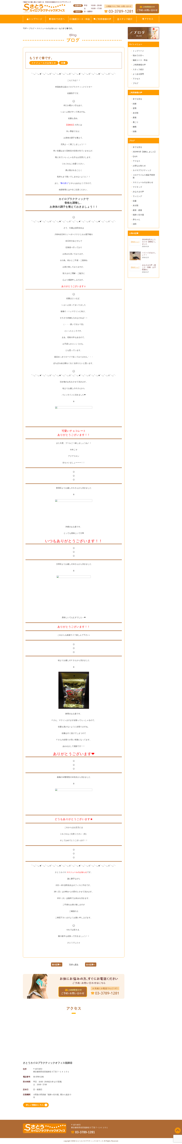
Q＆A (135, 156)
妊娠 (134, 104)
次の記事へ (90, 964)
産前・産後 (137, 210)
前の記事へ (56, 964)
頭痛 (134, 131)
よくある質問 (138, 74)
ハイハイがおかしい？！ (149, 254)
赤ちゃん (136, 219)
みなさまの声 (138, 192)
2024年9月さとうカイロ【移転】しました (149, 241)
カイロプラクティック (142, 170)
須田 (134, 224)
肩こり (135, 122)
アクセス (136, 79)
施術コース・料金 (140, 60)
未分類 (135, 113)
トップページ (138, 51)
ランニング (137, 196)
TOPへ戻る (73, 964)
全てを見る (137, 99)
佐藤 (134, 201)
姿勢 (134, 108)
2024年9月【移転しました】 (144, 152)
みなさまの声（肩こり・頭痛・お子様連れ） (149, 267)
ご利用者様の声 (139, 65)
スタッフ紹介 (138, 69)
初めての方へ (138, 55)
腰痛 (134, 127)
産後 (134, 117)
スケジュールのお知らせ (143, 182)
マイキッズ (137, 187)
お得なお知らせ (139, 166)
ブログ (135, 83)
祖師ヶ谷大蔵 (138, 215)
